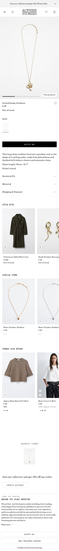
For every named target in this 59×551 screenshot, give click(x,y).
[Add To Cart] (5, 317)
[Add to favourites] (55, 103)
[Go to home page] (29, 12)
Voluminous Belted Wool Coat (15, 257)
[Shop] (5, 12)
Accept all (29, 534)
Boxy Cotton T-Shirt (47, 401)
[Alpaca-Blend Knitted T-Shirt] (18, 375)
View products (49, 95)
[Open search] (13, 12)
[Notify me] (5, 247)
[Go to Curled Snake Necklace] (29, 456)
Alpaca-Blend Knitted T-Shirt (16, 401)
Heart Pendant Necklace (13, 327)
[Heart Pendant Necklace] (18, 301)
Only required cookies (29, 541)
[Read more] (29, 3)
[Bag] (54, 12)
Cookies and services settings (29, 548)
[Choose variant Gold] (5, 128)
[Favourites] (46, 12)
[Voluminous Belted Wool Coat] (18, 231)
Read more (5, 524)
